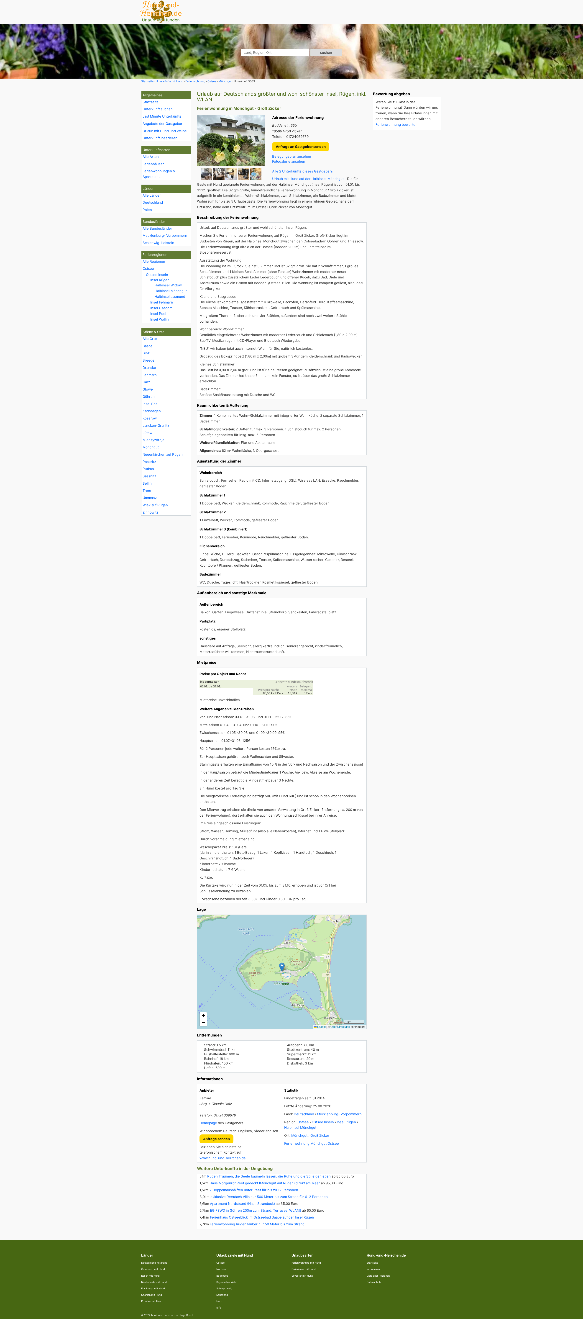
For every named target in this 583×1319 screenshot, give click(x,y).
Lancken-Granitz (156, 425)
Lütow (147, 433)
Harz (219, 1301)
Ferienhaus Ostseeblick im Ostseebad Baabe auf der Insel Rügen (262, 1217)
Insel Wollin (159, 319)
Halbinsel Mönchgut (171, 291)
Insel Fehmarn (161, 302)
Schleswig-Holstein (158, 243)
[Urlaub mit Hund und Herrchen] (160, 22)
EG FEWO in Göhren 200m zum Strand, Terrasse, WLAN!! (255, 1210)
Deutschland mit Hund (154, 1262)
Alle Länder (152, 195)
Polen (147, 210)
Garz (146, 382)
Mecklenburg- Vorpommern (165, 235)
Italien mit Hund (150, 1275)
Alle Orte (150, 339)
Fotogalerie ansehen (288, 161)
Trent (147, 491)
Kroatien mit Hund (151, 1301)
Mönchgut (151, 447)
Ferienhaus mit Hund (304, 1269)
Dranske (149, 367)
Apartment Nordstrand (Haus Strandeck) (242, 1203)
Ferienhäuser (153, 164)
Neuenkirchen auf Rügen (163, 454)
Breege (148, 360)
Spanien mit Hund (151, 1294)
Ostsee (148, 268)
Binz (146, 353)
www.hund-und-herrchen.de (222, 1158)
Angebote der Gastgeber (162, 123)
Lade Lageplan (281, 971)
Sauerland (222, 1294)
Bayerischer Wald (226, 1282)
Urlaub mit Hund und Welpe (165, 131)
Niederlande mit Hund (154, 1282)
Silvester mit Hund (302, 1275)
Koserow (150, 418)
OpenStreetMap (340, 1026)
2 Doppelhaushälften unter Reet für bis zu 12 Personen (254, 1190)
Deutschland (153, 202)
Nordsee (221, 1269)
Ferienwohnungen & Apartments (159, 174)
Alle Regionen (154, 261)
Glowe (148, 389)
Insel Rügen (159, 280)
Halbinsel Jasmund (170, 296)
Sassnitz (149, 476)
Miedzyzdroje (153, 440)
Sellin (147, 483)
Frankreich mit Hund (153, 1288)
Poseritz (149, 462)
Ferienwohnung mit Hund (306, 1262)
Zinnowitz (150, 512)
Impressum (373, 1269)
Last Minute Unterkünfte (162, 116)
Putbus (148, 469)
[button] (282, 967)
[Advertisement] (407, 201)
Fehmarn (150, 375)
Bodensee (222, 1275)
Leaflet (321, 1026)
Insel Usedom (161, 308)
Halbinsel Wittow (168, 285)
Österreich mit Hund (153, 1269)
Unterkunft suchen (158, 109)
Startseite (151, 102)
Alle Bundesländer (157, 228)
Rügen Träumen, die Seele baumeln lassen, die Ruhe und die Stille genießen (269, 1176)
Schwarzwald (224, 1288)
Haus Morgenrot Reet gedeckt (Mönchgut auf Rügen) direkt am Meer (265, 1183)
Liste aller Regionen (378, 1275)
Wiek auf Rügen (155, 505)
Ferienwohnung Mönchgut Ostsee (311, 1143)
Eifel (219, 1307)
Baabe (148, 346)
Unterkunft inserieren (160, 138)
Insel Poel (158, 313)
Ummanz (150, 498)
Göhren (149, 396)
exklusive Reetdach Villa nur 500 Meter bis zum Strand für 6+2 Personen (269, 1197)
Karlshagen (152, 411)
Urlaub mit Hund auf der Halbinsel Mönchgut (308, 179)
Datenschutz (374, 1282)
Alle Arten (151, 156)
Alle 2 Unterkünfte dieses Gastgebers (302, 171)
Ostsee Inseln (157, 275)
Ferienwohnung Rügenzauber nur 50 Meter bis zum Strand (257, 1224)
